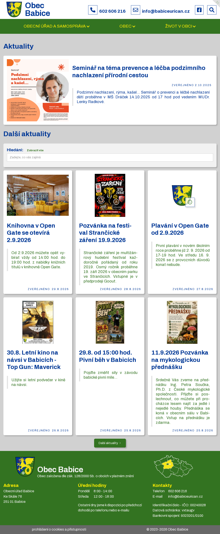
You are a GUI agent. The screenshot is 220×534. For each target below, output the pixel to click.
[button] (56, 26)
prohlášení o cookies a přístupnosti (59, 529)
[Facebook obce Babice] (199, 10)
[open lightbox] (38, 90)
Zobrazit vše (35, 150)
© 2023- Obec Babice (167, 529)
